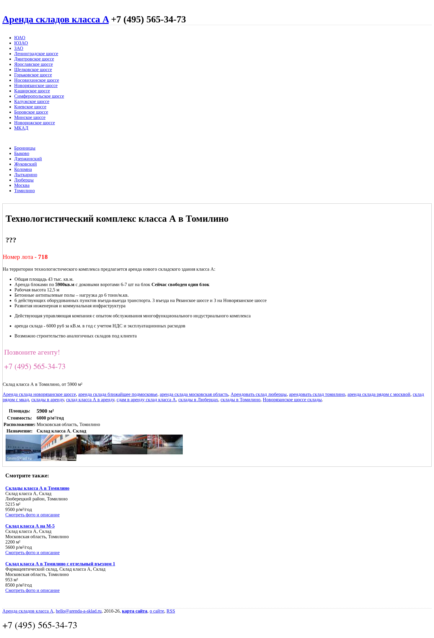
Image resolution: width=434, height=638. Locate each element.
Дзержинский (28, 158)
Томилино (24, 190)
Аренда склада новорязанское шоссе (39, 394)
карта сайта (134, 610)
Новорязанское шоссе (36, 85)
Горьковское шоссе (33, 74)
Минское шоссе (29, 117)
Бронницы (24, 148)
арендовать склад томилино (317, 394)
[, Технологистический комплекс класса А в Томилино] (23, 459)
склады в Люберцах (198, 399)
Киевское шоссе (30, 106)
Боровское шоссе (31, 112)
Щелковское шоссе (33, 69)
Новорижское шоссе (34, 122)
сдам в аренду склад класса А (146, 399)
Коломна (23, 169)
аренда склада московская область (194, 394)
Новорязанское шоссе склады (292, 399)
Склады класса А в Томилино (37, 488)
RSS (171, 610)
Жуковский (25, 164)
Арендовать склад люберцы (259, 394)
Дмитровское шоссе (34, 58)
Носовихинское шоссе (36, 80)
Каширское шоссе (32, 90)
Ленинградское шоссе (36, 53)
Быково (21, 153)
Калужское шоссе (31, 101)
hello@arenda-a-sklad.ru (79, 610)
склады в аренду (47, 399)
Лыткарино (25, 174)
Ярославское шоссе (33, 64)
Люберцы (24, 179)
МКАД (21, 127)
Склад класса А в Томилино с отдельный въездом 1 (60, 563)
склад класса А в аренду (90, 399)
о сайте (157, 610)
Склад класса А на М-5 (30, 525)
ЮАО (19, 37)
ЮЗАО (21, 42)
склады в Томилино (240, 399)
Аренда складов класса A (55, 19)
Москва (22, 185)
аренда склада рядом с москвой (378, 394)
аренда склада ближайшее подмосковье (117, 394)
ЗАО (18, 48)
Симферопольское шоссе (39, 96)
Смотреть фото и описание (32, 514)
